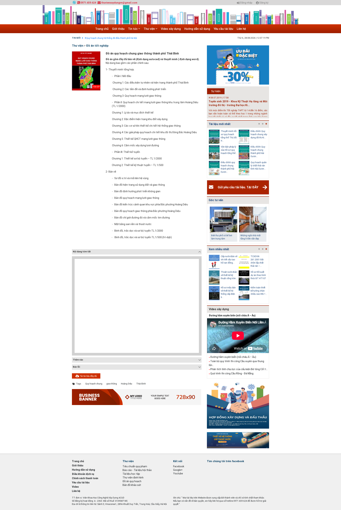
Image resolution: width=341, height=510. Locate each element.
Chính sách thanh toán (85, 478)
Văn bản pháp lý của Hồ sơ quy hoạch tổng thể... (229, 150)
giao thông (111, 383)
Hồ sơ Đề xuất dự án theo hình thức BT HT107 (258, 275)
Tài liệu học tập (131, 473)
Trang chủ (102, 29)
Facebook (178, 466)
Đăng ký (263, 2)
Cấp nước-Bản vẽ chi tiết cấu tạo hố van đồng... (229, 259)
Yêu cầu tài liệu (223, 29)
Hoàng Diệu (126, 383)
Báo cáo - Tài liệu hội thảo (137, 470)
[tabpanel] (224, 153)
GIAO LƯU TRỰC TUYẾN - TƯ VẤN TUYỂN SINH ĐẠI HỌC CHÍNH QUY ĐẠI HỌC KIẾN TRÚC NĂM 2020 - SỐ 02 (138, 38)
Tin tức (133, 29)
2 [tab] (262, 124)
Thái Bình (141, 383)
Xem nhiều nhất (219, 249)
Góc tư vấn (216, 200)
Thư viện (150, 29)
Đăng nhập (246, 2)
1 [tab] (259, 124)
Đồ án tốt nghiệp (97, 45)
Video (75, 486)
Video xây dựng (171, 29)
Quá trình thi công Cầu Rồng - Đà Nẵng (231, 373)
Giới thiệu (118, 29)
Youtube (178, 473)
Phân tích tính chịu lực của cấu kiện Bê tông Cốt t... (239, 369)
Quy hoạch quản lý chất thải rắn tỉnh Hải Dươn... (259, 165)
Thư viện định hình (133, 477)
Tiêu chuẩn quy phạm (135, 466)
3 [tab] (266, 124)
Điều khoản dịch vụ (83, 474)
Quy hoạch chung (93, 383)
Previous (206, 153)
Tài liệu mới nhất (220, 124)
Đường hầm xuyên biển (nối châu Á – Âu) (232, 315)
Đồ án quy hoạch (132, 481)
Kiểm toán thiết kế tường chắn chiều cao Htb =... (259, 290)
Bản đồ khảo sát (132, 485)
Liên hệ (241, 29)
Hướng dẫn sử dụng (197, 29)
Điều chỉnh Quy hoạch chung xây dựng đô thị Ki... (259, 134)
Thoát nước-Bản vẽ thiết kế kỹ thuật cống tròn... (229, 275)
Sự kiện (215, 91)
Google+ (178, 470)
